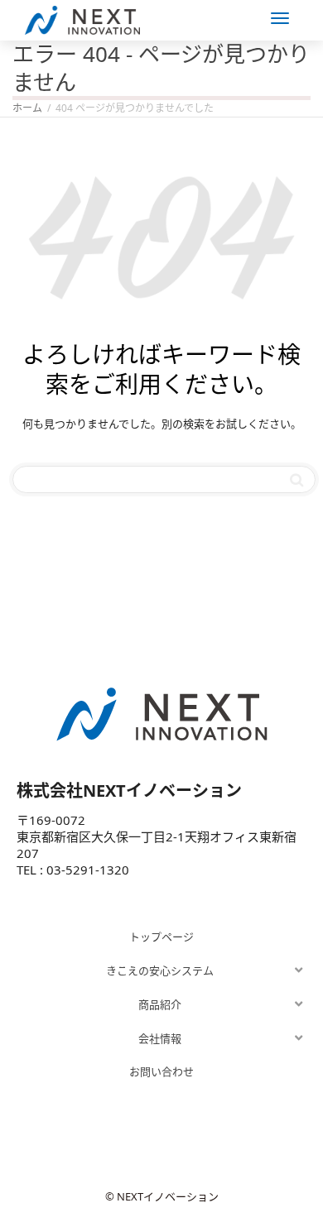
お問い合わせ (161, 1071)
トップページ (161, 936)
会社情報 (159, 1038)
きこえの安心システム (160, 970)
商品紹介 (159, 1004)
